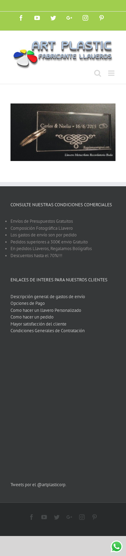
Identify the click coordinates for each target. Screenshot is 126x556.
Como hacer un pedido (32, 317)
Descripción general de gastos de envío (47, 297)
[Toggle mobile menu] (111, 73)
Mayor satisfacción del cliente (38, 324)
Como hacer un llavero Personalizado (45, 310)
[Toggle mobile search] (97, 73)
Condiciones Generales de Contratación (47, 331)
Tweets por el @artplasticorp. (38, 485)
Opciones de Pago (27, 303)
